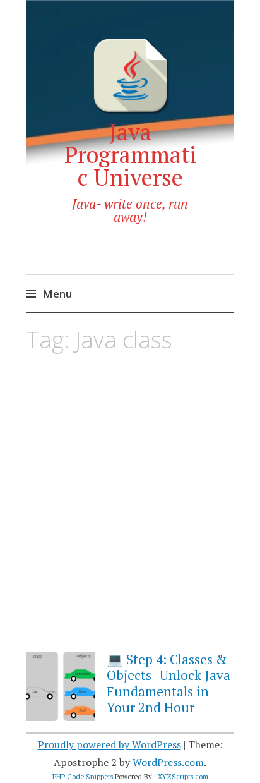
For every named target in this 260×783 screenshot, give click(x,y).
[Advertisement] (130, 512)
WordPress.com (168, 762)
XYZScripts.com (183, 776)
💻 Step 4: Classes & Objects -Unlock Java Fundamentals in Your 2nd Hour (168, 683)
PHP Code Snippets (82, 776)
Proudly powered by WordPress (109, 744)
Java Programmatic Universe (130, 154)
